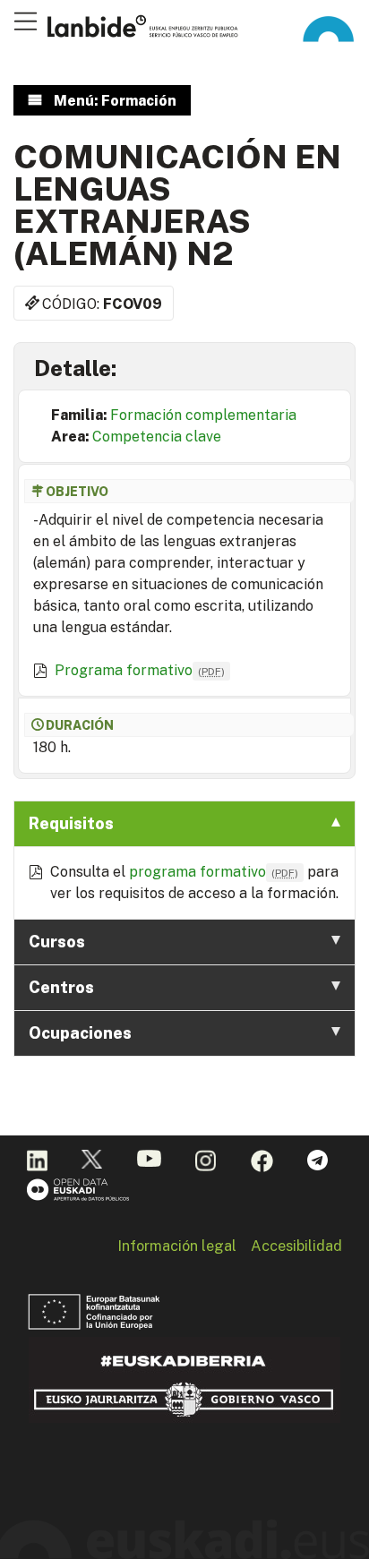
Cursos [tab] (57, 941)
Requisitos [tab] (71, 823)
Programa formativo (140, 670)
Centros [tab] (61, 987)
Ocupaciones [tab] (80, 1033)
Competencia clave (156, 436)
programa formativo (213, 871)
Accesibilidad (296, 1246)
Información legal (176, 1246)
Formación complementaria (203, 415)
